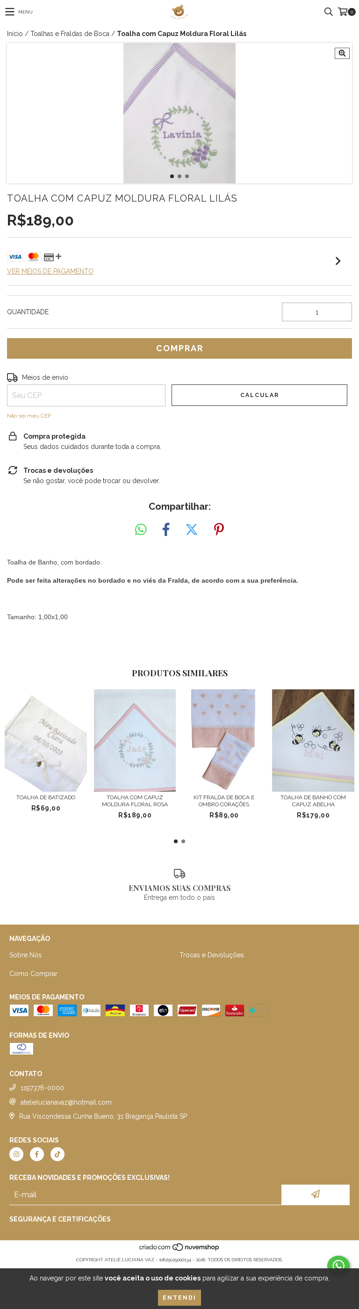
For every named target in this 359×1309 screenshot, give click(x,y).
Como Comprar (33, 973)
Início (15, 33)
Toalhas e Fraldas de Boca (69, 33)
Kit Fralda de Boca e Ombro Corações (224, 801)
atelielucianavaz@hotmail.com (66, 1102)
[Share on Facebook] (166, 530)
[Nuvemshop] (180, 1250)
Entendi (179, 1298)
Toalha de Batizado (45, 797)
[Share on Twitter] (192, 530)
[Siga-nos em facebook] (37, 1154)
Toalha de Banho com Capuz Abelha (313, 801)
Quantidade (28, 312)
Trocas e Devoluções (212, 955)
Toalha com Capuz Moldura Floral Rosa (135, 801)
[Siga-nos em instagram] (16, 1154)
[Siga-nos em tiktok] (57, 1154)
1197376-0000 (42, 1088)
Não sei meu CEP (29, 415)
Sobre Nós (25, 955)
